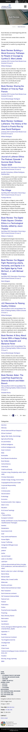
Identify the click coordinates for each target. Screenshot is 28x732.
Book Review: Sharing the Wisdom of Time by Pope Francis (12, 89)
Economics (4, 499)
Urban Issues (5, 648)
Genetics (3, 525)
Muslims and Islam (6, 585)
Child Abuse (4, 466)
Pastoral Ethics (6, 515)
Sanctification (5, 624)
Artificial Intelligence (7, 444)
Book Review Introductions (9, 458)
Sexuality (3, 634)
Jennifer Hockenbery (7, 172)
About (3, 673)
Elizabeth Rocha (5, 392)
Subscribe (5, 679)
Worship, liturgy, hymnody (9, 658)
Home (14, 26)
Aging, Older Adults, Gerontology (10, 436)
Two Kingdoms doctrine (8, 640)
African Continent (6, 433)
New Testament (6, 591)
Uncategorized (5, 643)
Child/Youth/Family (6, 469)
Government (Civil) (6, 531)
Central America (5, 464)
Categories (5, 687)
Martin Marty (5, 574)
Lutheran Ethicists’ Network (11, 675)
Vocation (3, 656)
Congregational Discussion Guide (11, 482)
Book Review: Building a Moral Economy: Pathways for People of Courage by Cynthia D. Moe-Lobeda (12, 54)
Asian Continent (6, 450)
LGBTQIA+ (4, 561)
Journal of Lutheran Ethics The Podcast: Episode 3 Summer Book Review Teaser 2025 (12, 160)
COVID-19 (4, 488)
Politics (3, 607)
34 (20, 415)
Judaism (3, 550)
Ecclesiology (4, 496)
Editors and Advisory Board (10, 677)
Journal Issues (5, 682)
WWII (2, 661)
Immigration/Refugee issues (9, 545)
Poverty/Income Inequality (9, 610)
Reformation (5, 618)
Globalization (5, 528)
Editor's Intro (5, 505)
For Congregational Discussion (10, 691)
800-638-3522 (10, 707)
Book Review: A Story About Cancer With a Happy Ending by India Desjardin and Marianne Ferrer (14, 339)
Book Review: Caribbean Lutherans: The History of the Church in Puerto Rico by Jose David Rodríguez (14, 124)
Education (4, 507)
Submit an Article (7, 680)
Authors (4, 686)
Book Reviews (5, 461)
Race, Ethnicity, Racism (7, 615)
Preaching (4, 613)
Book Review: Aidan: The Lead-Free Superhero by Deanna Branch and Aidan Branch (12, 379)
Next (24, 415)
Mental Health (5, 577)
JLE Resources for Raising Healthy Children (13, 304)
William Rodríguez (6, 66)
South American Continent (9, 637)
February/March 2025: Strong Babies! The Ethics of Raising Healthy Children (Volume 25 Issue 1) (13, 310)
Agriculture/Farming (7, 439)
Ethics (3, 513)
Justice (3, 553)
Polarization (4, 604)
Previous (5, 415)
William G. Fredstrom (7, 236)
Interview (4, 548)
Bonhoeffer (4, 455)
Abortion (3, 425)
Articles (4, 684)
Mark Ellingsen (5, 281)
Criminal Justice (5, 491)
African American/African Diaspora (11, 430)
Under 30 (4, 645)
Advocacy (4, 428)
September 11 (5, 631)
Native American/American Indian (11, 588)
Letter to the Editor (6, 559)
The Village (6, 190)
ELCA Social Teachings (7, 510)
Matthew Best (5, 174)
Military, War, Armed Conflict (9, 579)
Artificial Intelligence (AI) (8, 447)
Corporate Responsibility (8, 485)
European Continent (7, 518)
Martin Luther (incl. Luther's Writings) (12, 571)
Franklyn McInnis (6, 197)
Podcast (3, 602)
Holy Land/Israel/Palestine (9, 536)
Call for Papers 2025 (7, 693)
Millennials (4, 582)
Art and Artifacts (6, 441)
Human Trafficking (6, 542)
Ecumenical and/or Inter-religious (11, 502)
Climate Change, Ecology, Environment (12, 480)
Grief (2, 534)
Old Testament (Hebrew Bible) (10, 596)
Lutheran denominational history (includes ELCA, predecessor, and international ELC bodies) (13, 566)
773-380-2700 (8, 709)
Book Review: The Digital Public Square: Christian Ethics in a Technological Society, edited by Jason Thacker (12, 223)
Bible (2, 453)
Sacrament (4, 621)
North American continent (8, 593)
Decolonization (5, 494)
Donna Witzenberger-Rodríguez (10, 99)
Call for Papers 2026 (7, 694)
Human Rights (5, 539)
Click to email (4, 718)
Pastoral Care (5, 599)
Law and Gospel (5, 556)
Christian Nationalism (7, 477)
